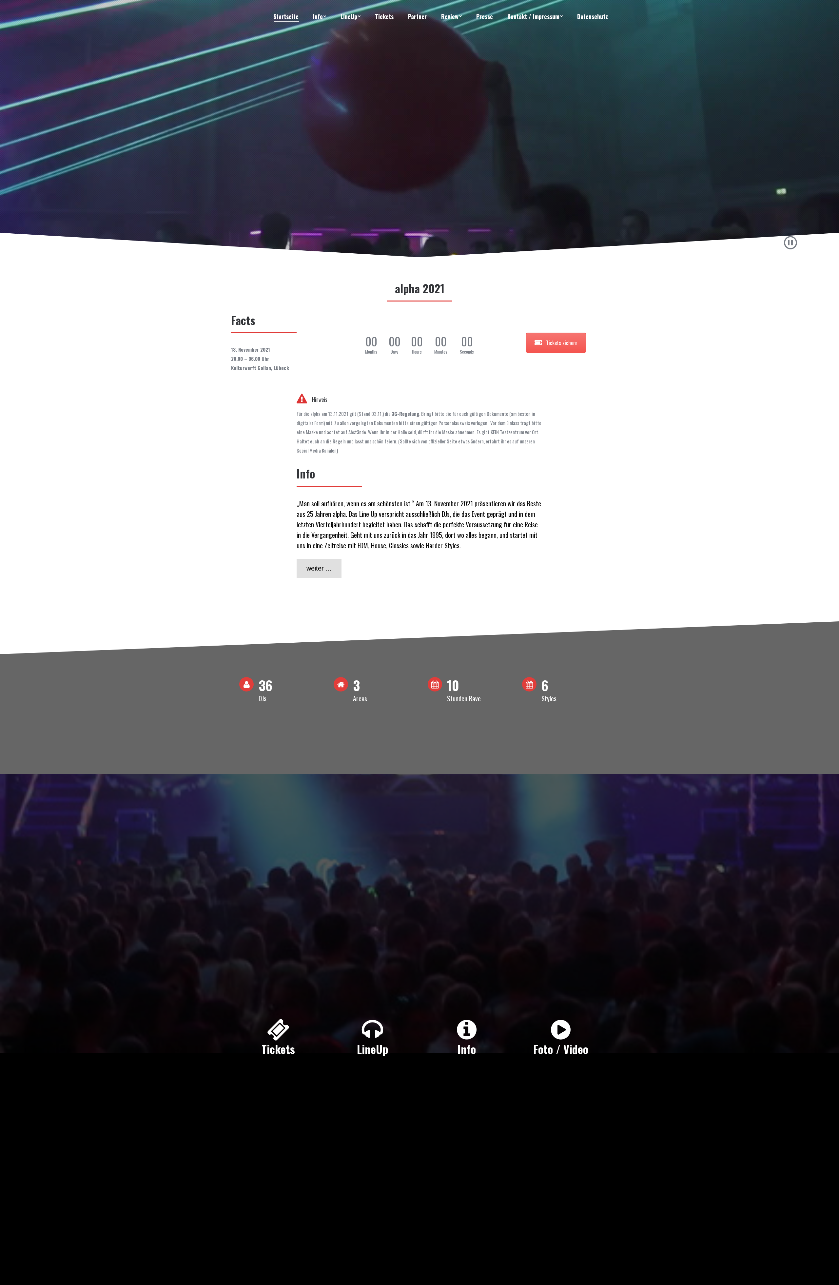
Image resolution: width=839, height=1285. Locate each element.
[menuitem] (286, 16)
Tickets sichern (561, 343)
